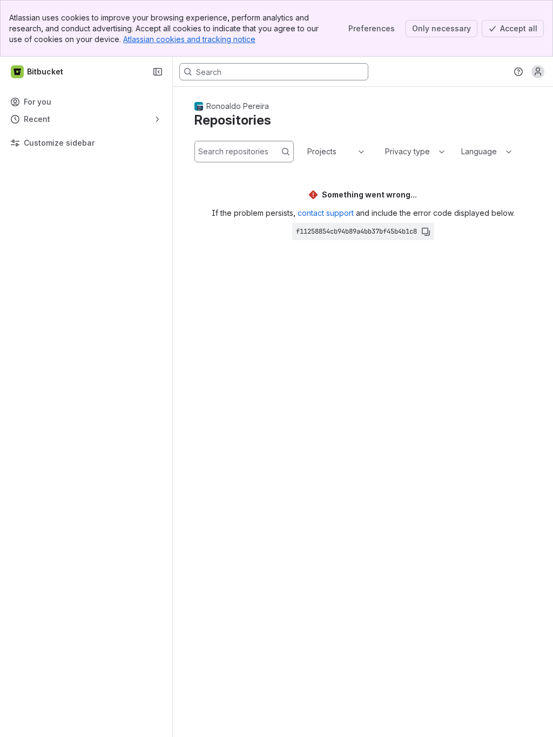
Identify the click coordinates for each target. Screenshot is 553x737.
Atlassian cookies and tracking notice (189, 39)
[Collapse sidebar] (157, 71)
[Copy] (425, 231)
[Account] (538, 71)
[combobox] (308, 151)
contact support (326, 212)
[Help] (518, 71)
